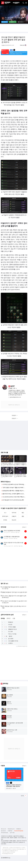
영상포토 (14, 520)
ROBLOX (10, 622)
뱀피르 (10, 636)
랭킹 (23, 512)
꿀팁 (23, 516)
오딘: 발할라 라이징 (13, 641)
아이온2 (10, 624)
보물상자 (14, 516)
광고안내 (3, 830)
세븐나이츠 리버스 (12, 709)
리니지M (10, 631)
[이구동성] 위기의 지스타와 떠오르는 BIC (13, 500)
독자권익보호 (4, 832)
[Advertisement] (14, 405)
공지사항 (12, 832)
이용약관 (10, 830)
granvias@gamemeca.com (15, 397)
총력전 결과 (5, 516)
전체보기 (24, 527)
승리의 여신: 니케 (12, 730)
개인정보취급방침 (18, 830)
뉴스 (5, 512)
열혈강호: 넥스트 (12, 629)
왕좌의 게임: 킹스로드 (13, 688)
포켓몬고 (10, 643)
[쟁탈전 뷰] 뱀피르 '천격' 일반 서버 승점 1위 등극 (14, 592)
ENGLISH (22, 45)
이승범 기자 (4, 45)
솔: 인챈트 (10, 638)
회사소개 (3, 828)
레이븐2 (9, 716)
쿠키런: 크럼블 (11, 627)
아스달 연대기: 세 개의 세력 (15, 723)
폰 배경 (5, 520)
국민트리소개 (11, 828)
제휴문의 (18, 828)
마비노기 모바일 (12, 634)
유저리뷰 (14, 512)
